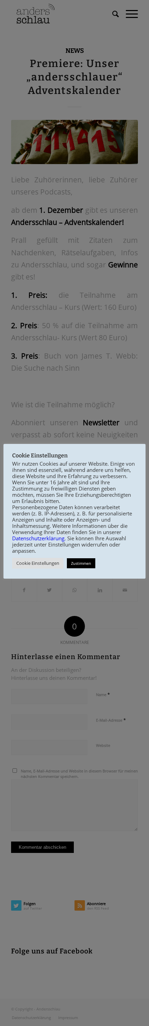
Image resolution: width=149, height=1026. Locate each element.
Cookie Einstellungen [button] (37, 563)
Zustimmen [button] (81, 563)
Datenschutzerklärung (38, 538)
